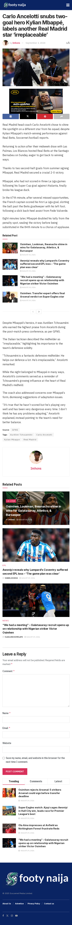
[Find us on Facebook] (3, 915)
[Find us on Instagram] (12, 915)
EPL (4, 565)
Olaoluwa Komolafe (14, 637)
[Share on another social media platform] (61, 116)
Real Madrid (30, 439)
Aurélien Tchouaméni (21, 434)
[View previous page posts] (32, 311)
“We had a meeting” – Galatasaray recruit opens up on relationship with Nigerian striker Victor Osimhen (42, 280)
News (6, 621)
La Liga (11, 501)
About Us (7, 903)
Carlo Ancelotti (44, 434)
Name (7, 713)
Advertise (19, 903)
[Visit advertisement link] (36, 101)
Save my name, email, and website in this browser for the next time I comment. (35, 759)
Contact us (49, 903)
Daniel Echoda (11, 578)
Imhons (16, 42)
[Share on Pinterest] (45, 116)
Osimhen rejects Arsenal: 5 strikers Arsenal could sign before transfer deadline (39, 793)
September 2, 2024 (35, 42)
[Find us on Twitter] (7, 915)
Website (7, 743)
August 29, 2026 (28, 271)
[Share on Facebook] (11, 116)
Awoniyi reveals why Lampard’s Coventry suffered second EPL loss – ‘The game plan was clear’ (44, 264)
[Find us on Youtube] (16, 915)
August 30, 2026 (28, 255)
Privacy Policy (34, 903)
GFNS (15, 430)
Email (6, 728)
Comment (9, 671)
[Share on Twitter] (28, 116)
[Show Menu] (67, 5)
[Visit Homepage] (14, 5)
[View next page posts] (39, 311)
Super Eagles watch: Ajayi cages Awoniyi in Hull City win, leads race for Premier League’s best (42, 810)
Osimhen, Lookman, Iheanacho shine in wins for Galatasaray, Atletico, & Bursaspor (43, 247)
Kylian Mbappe (12, 439)
